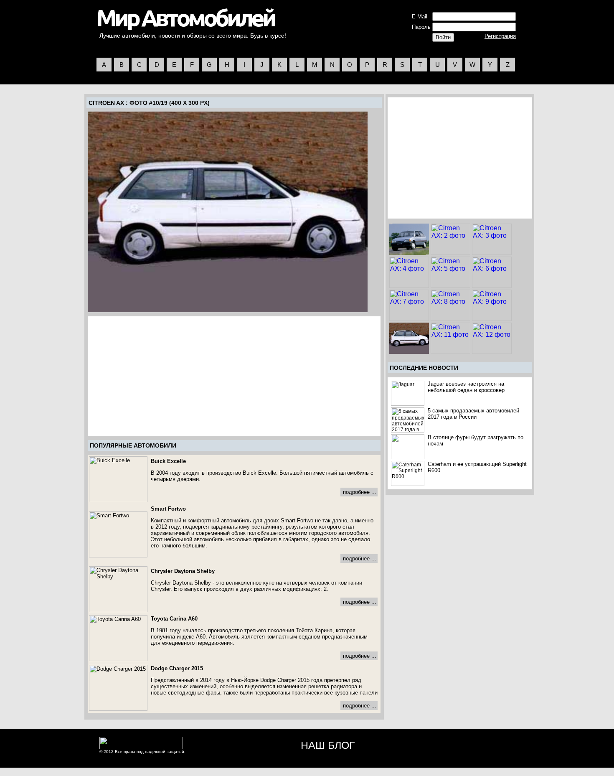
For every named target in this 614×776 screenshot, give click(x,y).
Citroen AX (106, 102)
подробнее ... (359, 492)
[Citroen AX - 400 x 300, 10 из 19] (228, 212)
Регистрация (500, 36)
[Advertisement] (159, 376)
